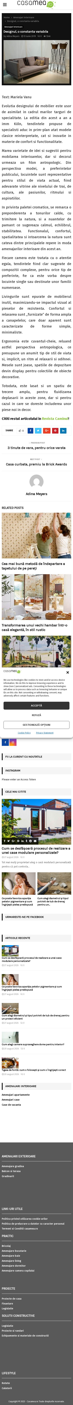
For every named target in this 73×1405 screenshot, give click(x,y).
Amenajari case (10, 1099)
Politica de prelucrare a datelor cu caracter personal (33, 1223)
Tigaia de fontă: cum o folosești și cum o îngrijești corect (34, 1070)
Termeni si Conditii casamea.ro (20, 1228)
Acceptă (36, 705)
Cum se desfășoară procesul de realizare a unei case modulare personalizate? (36, 850)
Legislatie (7, 1308)
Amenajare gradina (13, 1166)
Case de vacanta (11, 1104)
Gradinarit (8, 1176)
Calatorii (7, 1388)
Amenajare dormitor (14, 1265)
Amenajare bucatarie (14, 1250)
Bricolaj (6, 1246)
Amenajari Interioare (13, 27)
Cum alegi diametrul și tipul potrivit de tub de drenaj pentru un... (52, 901)
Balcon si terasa (11, 1171)
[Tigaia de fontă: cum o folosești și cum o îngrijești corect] (10, 1063)
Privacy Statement (45, 733)
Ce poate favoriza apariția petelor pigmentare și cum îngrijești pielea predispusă (17, 901)
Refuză (36, 715)
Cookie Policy (24, 733)
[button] (67, 672)
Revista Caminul (55, 419)
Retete (6, 1383)
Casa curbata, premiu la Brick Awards (36, 464)
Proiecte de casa (11, 1298)
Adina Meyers (13, 36)
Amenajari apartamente (16, 1094)
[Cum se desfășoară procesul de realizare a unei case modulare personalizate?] (36, 822)
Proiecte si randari (13, 1330)
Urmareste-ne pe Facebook (24, 917)
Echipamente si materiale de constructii (25, 1335)
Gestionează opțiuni (36, 724)
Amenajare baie (11, 1255)
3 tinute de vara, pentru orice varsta (37, 448)
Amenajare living (11, 1260)
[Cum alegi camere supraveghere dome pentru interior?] (10, 1037)
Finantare (7, 1303)
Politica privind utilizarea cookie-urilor (25, 1218)
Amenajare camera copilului (18, 1270)
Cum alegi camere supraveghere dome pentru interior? (33, 1044)
